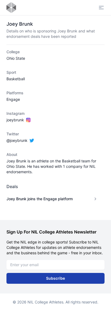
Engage (13, 99)
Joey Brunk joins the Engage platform (39, 198)
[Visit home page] (11, 7)
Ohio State (15, 58)
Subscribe (55, 278)
